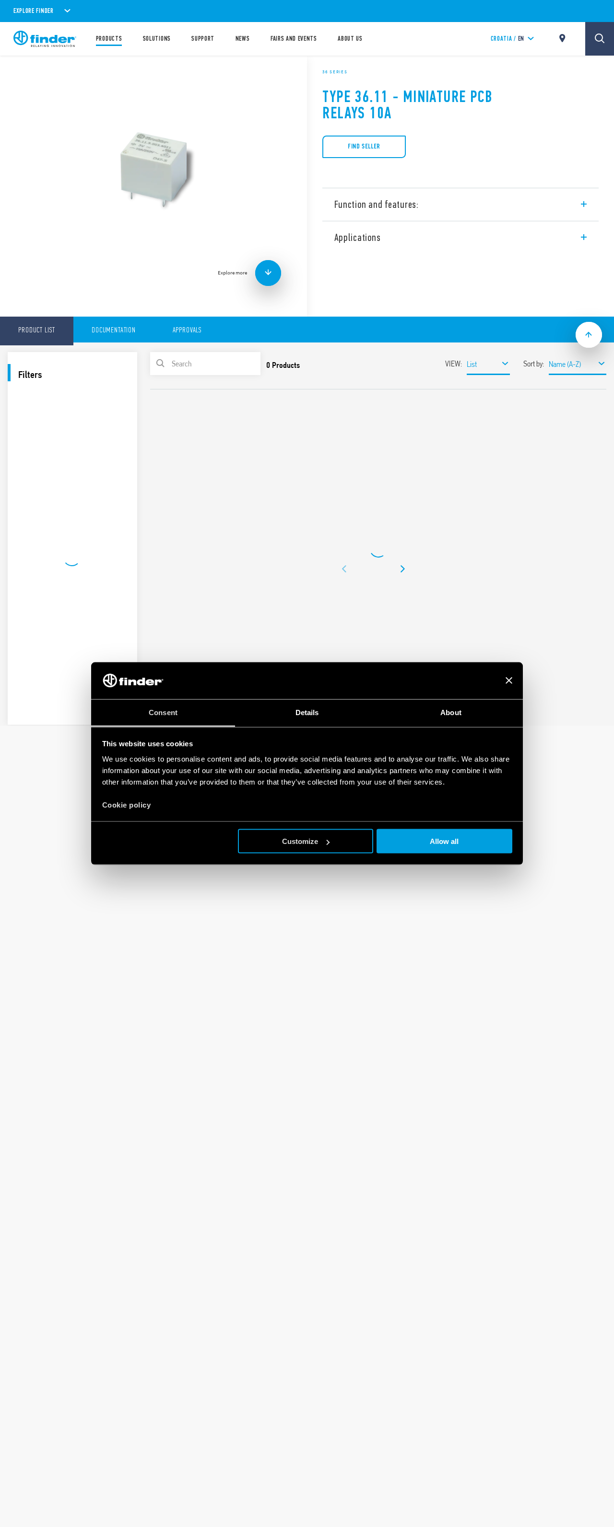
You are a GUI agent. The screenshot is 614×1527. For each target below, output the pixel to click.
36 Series (334, 72)
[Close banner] (509, 680)
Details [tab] (307, 712)
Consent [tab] (163, 712)
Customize (300, 841)
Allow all (444, 841)
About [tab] (450, 712)
